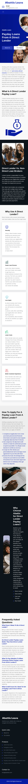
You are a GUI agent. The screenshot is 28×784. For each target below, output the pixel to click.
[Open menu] (3, 12)
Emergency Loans (8, 747)
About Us (7, 48)
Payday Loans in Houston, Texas (12, 763)
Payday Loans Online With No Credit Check (14, 760)
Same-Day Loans (8, 745)
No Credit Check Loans (9, 750)
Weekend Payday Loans (10, 755)
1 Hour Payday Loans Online (11, 752)
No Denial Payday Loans (10, 758)
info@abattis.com (12, 8)
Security (7, 230)
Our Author (20, 48)
